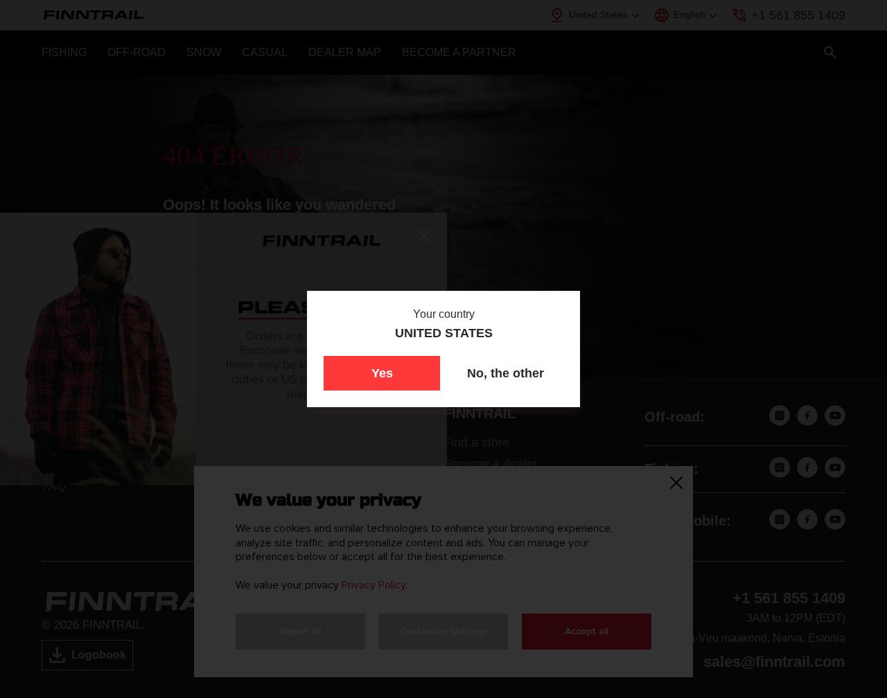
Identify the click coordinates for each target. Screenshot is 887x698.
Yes (382, 373)
